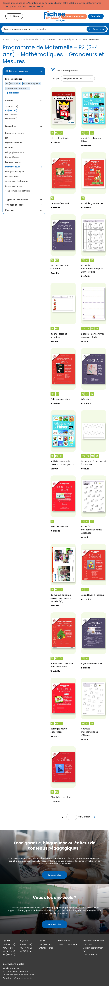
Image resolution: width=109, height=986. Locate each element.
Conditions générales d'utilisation (18, 974)
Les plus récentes (72, 78)
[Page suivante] (94, 816)
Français (9, 147)
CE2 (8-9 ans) (26, 951)
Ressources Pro (12, 176)
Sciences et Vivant (14, 186)
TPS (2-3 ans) (11, 106)
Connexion (96, 16)
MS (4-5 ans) (11, 114)
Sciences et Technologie (16, 181)
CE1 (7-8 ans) (26, 948)
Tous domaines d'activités (17, 191)
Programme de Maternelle (26, 39)
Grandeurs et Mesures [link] (89, 39)
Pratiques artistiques (14, 171)
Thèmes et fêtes (14, 204)
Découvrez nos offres (74, 16)
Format (9, 210)
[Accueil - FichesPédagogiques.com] (54, 16)
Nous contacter (90, 954)
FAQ (84, 951)
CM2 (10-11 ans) (46, 948)
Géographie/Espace (14, 152)
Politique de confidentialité (15, 971)
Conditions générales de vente (17, 978)
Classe (9, 100)
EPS (6, 138)
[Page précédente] (62, 816)
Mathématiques (66, 39)
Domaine (10, 126)
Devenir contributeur (67, 944)
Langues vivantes (13, 162)
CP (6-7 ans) (26, 944)
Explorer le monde (13, 142)
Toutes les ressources (15, 29)
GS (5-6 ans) (11, 118)
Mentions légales (11, 968)
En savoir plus (54, 875)
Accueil (6, 39)
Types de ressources (16, 199)
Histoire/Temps (12, 157)
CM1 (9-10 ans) (45, 944)
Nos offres (87, 944)
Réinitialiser (14, 93)
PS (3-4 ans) (49, 39)
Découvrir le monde (14, 133)
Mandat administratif (93, 948)
